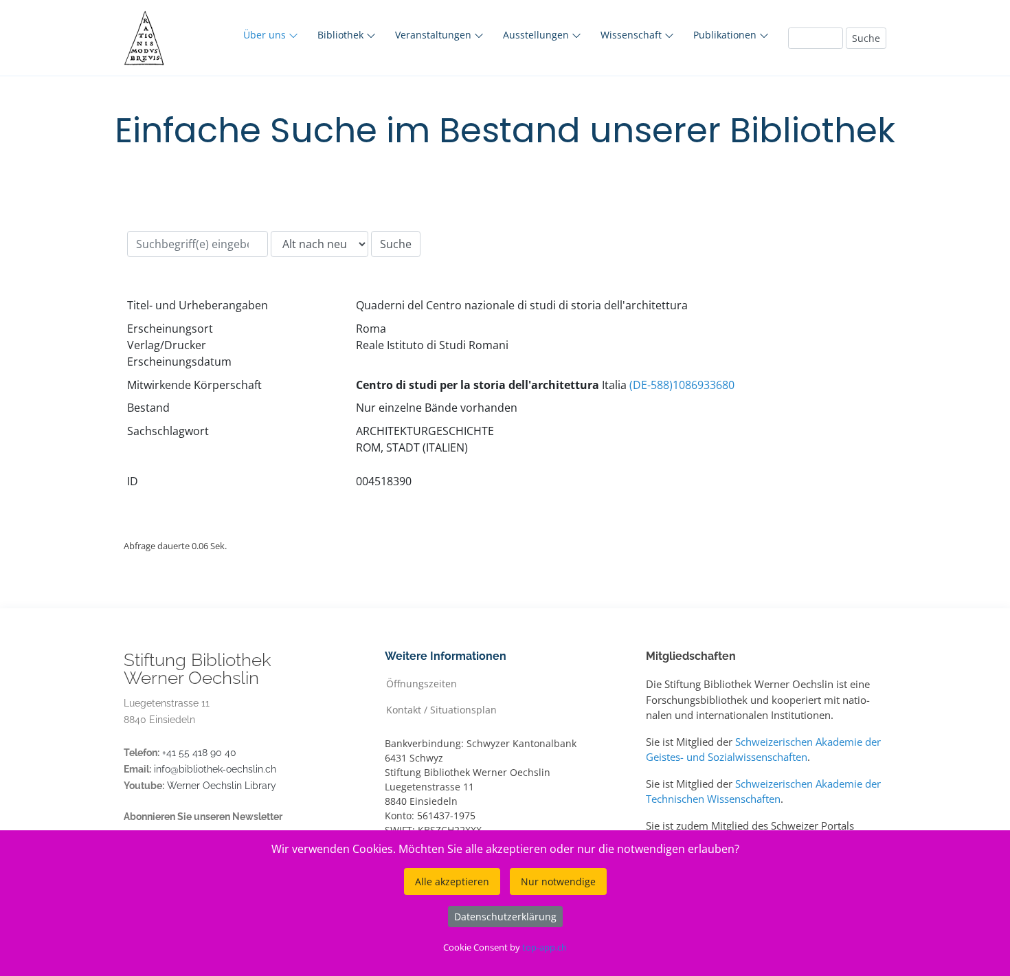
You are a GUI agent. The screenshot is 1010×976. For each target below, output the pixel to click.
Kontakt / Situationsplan (441, 709)
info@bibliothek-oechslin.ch (215, 769)
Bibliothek (341, 34)
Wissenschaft (632, 34)
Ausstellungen (537, 34)
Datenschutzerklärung (505, 916)
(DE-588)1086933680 (681, 384)
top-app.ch (544, 947)
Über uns (266, 34)
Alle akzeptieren (452, 881)
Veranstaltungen (434, 34)
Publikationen (726, 34)
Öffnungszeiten (421, 683)
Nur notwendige (558, 881)
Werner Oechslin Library (221, 785)
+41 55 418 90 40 (199, 752)
